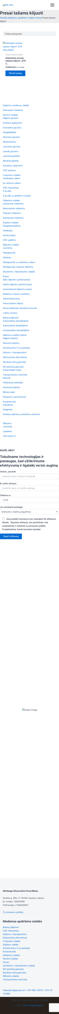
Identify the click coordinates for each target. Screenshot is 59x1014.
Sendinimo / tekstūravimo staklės (19, 965)
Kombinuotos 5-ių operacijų (16, 948)
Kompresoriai (9, 951)
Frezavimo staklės (11, 941)
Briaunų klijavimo (11, 927)
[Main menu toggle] (52, 5)
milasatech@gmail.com (14, 990)
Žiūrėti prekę (15, 73)
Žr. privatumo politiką (13, 912)
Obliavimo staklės (11, 955)
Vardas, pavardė (8, 471)
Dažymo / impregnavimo (15, 934)
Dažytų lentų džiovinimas (15, 937)
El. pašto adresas (8, 483)
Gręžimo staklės (10, 944)
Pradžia (3, 18)
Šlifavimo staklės (11, 976)
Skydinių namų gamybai (14, 972)
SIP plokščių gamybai (13, 969)
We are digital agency (33, 1005)
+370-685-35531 (34, 990)
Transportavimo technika (15, 979)
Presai (39, 18)
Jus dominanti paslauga (11, 507)
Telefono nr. (5, 495)
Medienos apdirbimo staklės (21, 18)
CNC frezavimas (11, 930)
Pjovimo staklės (10, 958)
